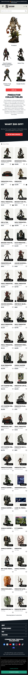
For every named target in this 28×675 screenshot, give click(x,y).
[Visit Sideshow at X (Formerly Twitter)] (7, 644)
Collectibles (2, 1)
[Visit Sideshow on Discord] (13, 648)
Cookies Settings (14, 668)
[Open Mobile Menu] (3, 6)
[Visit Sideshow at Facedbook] (4, 644)
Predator (2, 3)
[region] (14, 665)
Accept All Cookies (14, 672)
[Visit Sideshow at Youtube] (10, 644)
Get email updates (14, 134)
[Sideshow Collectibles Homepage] (10, 6)
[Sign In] (24, 6)
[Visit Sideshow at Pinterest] (20, 644)
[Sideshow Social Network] (13, 644)
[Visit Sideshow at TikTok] (23, 644)
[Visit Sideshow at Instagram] (16, 644)
